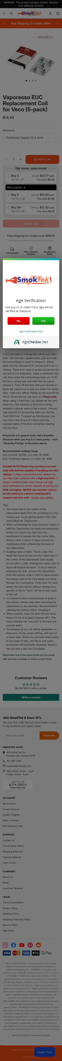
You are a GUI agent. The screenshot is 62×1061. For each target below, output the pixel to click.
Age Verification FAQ (31, 331)
